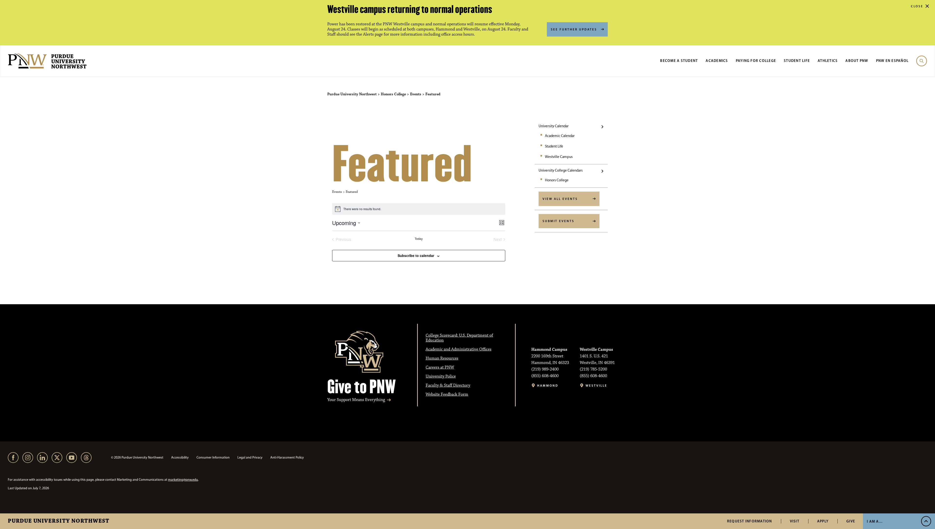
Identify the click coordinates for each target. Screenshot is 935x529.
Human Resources (442, 358)
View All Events (560, 199)
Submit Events (558, 221)
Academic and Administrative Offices (458, 349)
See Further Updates (574, 29)
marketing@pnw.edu (183, 480)
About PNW (856, 60)
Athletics (828, 60)
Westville (596, 385)
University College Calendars (561, 170)
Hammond (547, 385)
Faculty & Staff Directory (448, 385)
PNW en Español (892, 60)
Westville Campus (559, 157)
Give (850, 521)
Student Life (797, 60)
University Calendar (554, 126)
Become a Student (679, 60)
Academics (717, 60)
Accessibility (180, 457)
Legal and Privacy (249, 457)
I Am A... (875, 521)
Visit (794, 521)
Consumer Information (213, 457)
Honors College (557, 180)
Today (419, 239)
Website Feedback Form (447, 394)
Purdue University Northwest (58, 521)
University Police (441, 376)
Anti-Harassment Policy (287, 457)
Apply (823, 521)
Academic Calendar (560, 136)
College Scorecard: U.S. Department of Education (459, 338)
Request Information (749, 521)
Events (337, 192)
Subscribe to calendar (416, 255)
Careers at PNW (440, 367)
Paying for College (756, 60)
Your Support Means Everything (356, 399)
